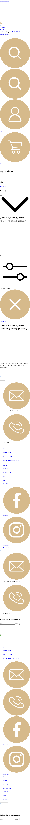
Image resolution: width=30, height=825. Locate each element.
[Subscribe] (19, 624)
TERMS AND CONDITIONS (11, 460)
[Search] (15, 67)
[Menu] (1, 21)
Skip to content (4, 1)
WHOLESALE (7, 472)
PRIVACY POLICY (8, 452)
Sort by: (3, 190)
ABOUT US (6, 476)
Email (17, 623)
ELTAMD (5, 484)
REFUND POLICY (8, 456)
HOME (5, 465)
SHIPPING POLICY (8, 449)
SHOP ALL (6, 469)
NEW (4, 480)
